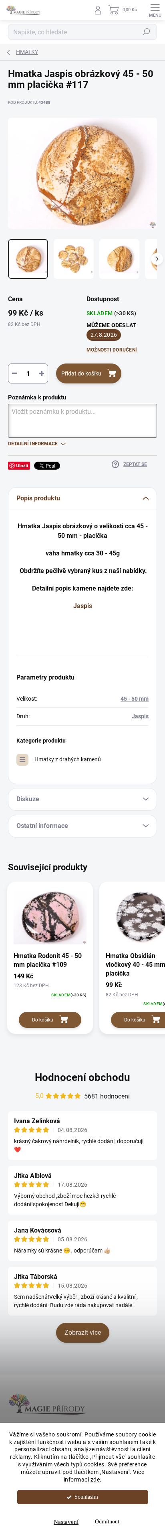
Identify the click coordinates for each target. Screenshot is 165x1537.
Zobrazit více (82, 1332)
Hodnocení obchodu (82, 1077)
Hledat (146, 32)
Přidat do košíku (81, 373)
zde (95, 1479)
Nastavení (66, 1522)
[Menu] (155, 10)
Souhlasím (86, 1497)
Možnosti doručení (112, 350)
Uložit (22, 465)
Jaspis (82, 606)
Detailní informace (33, 443)
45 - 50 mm (135, 698)
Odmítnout (107, 1522)
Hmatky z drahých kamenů (67, 759)
